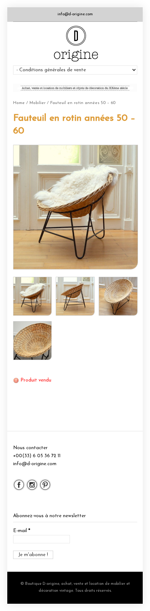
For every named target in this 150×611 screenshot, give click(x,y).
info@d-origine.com (75, 14)
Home (19, 103)
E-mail (21, 530)
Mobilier (37, 103)
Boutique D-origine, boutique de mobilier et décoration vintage (75, 43)
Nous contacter (30, 448)
